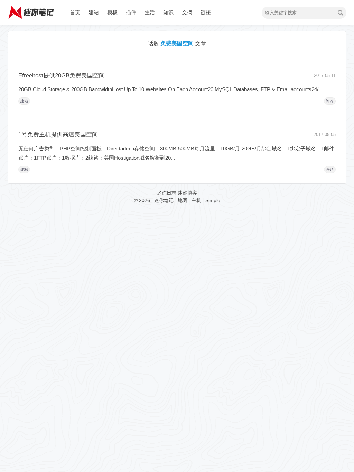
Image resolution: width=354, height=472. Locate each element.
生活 (150, 12)
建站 (93, 12)
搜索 (340, 13)
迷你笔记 (164, 200)
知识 (168, 12)
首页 (75, 12)
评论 (330, 101)
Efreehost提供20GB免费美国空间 (61, 75)
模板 (112, 12)
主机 (196, 200)
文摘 (187, 12)
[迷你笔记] (32, 22)
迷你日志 (166, 193)
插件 (131, 12)
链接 (206, 12)
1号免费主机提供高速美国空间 (58, 134)
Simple (212, 200)
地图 (182, 200)
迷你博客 (187, 193)
